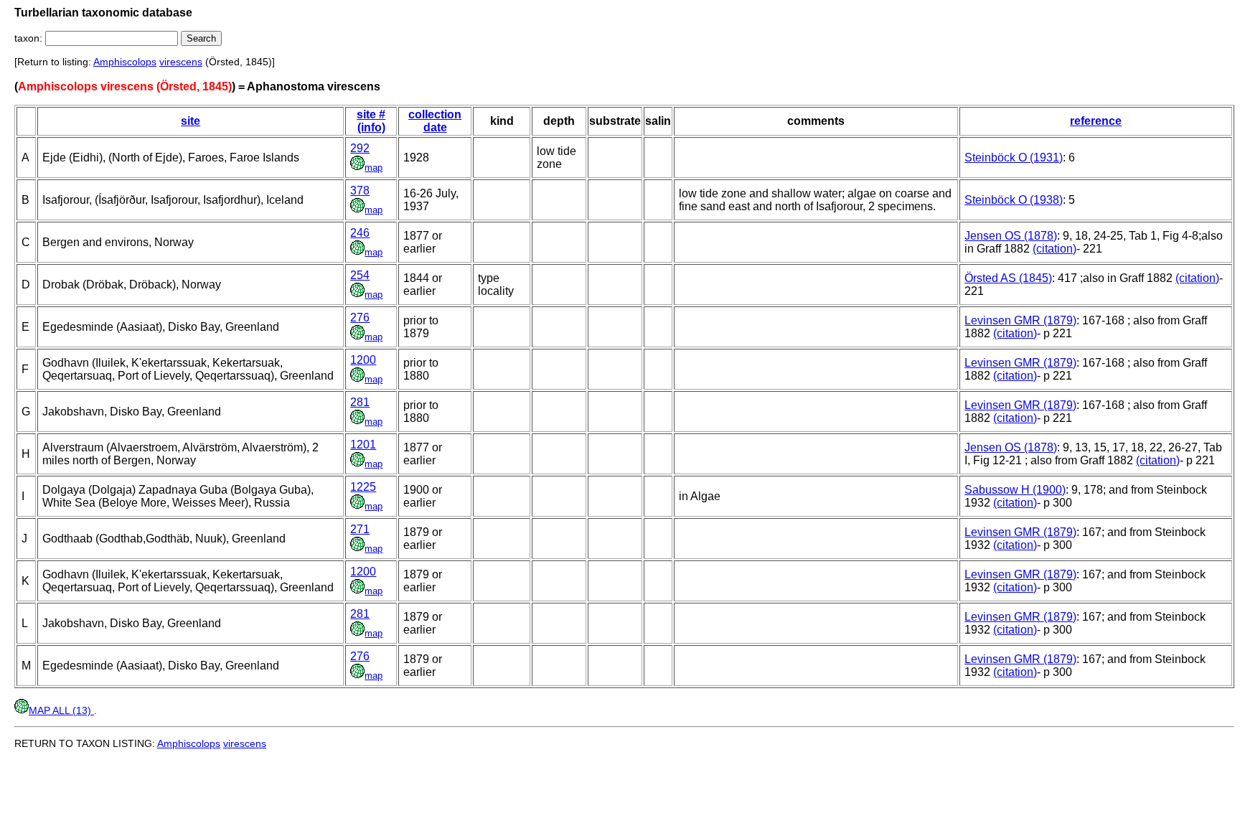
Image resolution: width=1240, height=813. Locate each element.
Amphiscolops (124, 61)
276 (360, 317)
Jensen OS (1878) (1010, 236)
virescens (180, 61)
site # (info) (371, 120)
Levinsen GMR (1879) (1020, 320)
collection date (434, 120)
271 (360, 529)
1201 (363, 444)
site (190, 121)
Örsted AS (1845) (1008, 278)
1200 (363, 360)
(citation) (1054, 249)
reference (1096, 121)
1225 (363, 487)
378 (360, 190)
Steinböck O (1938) (1013, 200)
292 (360, 148)
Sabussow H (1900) (1015, 490)
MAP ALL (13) (61, 710)
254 (360, 275)
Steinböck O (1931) (1013, 157)
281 (360, 402)
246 (360, 233)
